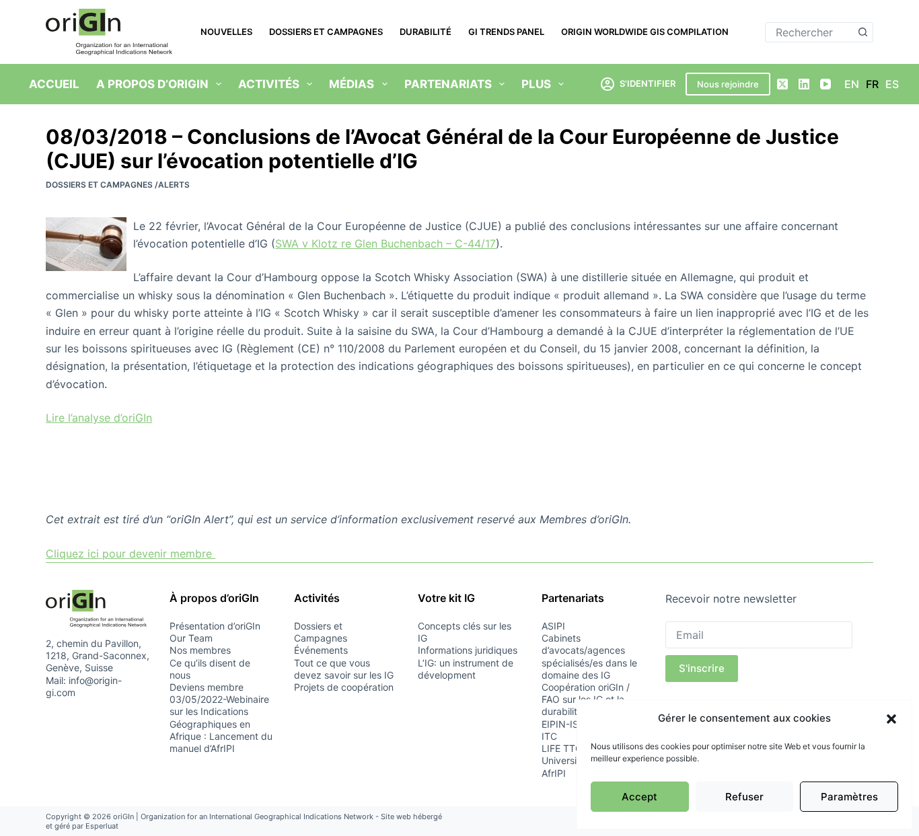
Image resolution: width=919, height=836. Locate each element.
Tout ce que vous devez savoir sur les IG (344, 669)
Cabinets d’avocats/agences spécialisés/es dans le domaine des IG (589, 656)
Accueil (54, 84)
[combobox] (810, 32)
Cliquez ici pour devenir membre (130, 553)
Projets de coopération (344, 687)
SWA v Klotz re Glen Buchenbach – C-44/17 (385, 243)
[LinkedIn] (804, 84)
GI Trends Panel (506, 31)
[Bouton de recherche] (863, 32)
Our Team (191, 638)
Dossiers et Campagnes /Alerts (118, 185)
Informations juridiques (467, 650)
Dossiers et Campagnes (326, 31)
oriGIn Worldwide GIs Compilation (645, 31)
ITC (549, 736)
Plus (536, 84)
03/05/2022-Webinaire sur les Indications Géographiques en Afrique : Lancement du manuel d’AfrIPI (221, 723)
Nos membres (200, 650)
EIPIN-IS (560, 724)
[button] (891, 719)
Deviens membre (207, 687)
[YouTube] (825, 84)
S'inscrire (702, 668)
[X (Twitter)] (782, 84)
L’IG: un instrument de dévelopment (465, 669)
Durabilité (425, 31)
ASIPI (553, 626)
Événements (321, 650)
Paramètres (849, 796)
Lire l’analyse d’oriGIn (99, 417)
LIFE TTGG (565, 748)
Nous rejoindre (728, 84)
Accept (639, 796)
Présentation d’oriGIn (215, 626)
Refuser (744, 796)
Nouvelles (226, 31)
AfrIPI (554, 773)
